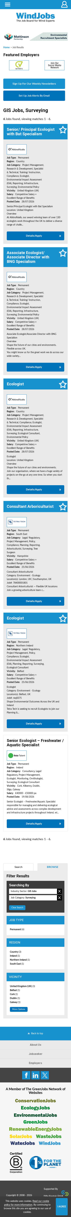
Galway (15, 1002)
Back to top (37, 1033)
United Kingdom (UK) (22, 986)
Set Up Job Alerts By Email (34, 95)
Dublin (15, 998)
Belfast (15, 990)
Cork (14, 994)
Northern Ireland (20, 960)
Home (6, 47)
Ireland (15, 956)
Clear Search (17, 908)
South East (17, 964)
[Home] (35, 17)
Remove (59, 891)
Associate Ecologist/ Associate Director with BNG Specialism (28, 257)
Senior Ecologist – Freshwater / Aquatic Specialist (35, 742)
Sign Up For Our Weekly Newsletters (34, 83)
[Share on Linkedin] (35, 1075)
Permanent (17, 929)
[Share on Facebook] (26, 1075)
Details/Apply (34, 235)
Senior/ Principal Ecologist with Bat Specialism (30, 131)
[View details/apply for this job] (17, 149)
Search (18, 867)
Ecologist (15, 384)
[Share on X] (45, 1075)
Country (15, 952)
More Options (18, 1009)
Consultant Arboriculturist (30, 506)
